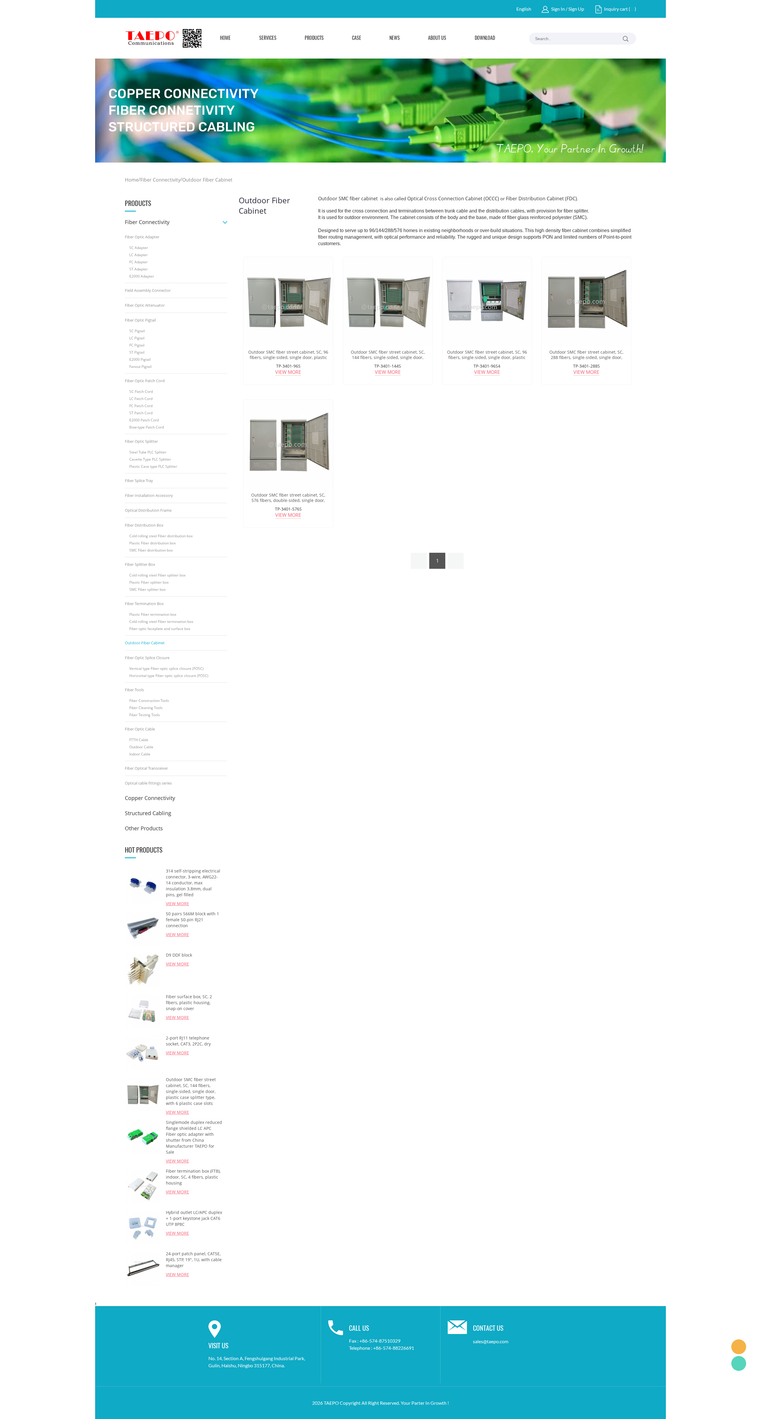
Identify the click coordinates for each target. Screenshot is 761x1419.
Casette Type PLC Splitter (150, 459)
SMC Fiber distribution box (151, 550)
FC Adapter (138, 261)
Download (485, 38)
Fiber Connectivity (160, 180)
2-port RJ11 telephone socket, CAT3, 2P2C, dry (188, 1041)
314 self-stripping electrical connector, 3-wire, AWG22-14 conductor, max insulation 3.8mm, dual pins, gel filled (193, 882)
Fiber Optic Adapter (142, 237)
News (394, 38)
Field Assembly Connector (148, 290)
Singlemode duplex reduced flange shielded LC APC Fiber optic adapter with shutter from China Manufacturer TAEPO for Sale (194, 1137)
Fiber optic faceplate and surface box (159, 628)
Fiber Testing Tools (144, 714)
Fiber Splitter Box (140, 564)
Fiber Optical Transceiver (146, 768)
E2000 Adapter (141, 276)
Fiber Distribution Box (144, 525)
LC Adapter (138, 254)
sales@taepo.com (490, 1341)
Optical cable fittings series (148, 783)
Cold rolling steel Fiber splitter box (157, 575)
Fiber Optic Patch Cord (145, 380)
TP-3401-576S (288, 509)
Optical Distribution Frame (148, 510)
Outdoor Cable (141, 746)
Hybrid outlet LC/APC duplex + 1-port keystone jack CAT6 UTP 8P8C (194, 1218)
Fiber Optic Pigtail (140, 320)
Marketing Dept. (738, 1346)
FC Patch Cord (140, 405)
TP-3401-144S (387, 366)
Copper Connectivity (150, 797)
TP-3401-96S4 (487, 366)
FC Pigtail (136, 345)
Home (225, 38)
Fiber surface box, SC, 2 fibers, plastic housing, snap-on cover (189, 1002)
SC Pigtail (137, 330)
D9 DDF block (179, 955)
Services (267, 38)
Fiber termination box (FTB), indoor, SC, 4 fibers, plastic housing (193, 1177)
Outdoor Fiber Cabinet (207, 180)
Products (314, 38)
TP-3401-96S (288, 366)
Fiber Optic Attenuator (145, 305)
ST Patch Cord (140, 412)
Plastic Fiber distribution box (152, 543)
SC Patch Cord (141, 391)
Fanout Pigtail (140, 366)
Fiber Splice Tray (139, 480)
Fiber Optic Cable (140, 729)
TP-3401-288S (586, 366)
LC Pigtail (136, 338)
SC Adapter (138, 247)
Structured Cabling (148, 813)
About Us (437, 38)
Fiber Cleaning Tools (146, 707)
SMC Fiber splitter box (147, 589)
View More (288, 372)
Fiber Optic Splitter (141, 441)
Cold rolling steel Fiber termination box (161, 621)
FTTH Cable (138, 739)
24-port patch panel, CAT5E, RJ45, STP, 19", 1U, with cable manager (194, 1259)
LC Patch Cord (140, 398)
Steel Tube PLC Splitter (147, 452)
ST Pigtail (136, 352)
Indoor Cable (139, 754)
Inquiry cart (616, 9)
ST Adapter (138, 269)
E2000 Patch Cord (144, 420)
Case (356, 38)
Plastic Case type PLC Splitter (153, 466)
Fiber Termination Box (144, 603)
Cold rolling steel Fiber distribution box (161, 535)
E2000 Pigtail (140, 359)
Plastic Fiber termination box (152, 614)
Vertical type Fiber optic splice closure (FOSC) (166, 668)
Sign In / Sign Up (567, 9)
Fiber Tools (134, 689)
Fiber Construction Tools (149, 700)
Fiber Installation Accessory (149, 495)
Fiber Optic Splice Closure (147, 657)
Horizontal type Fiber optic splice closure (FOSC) (168, 675)
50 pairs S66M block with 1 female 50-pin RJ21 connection (192, 919)
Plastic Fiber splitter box (149, 582)
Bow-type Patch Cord (146, 427)
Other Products (144, 828)
